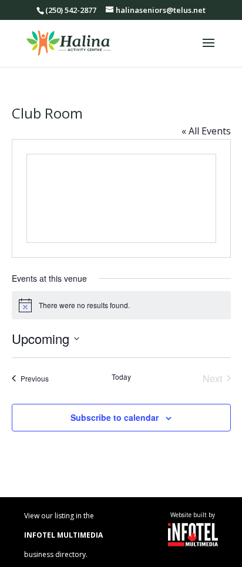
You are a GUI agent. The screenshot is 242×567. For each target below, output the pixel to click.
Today (121, 377)
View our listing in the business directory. (63, 535)
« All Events (206, 130)
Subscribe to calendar (114, 417)
